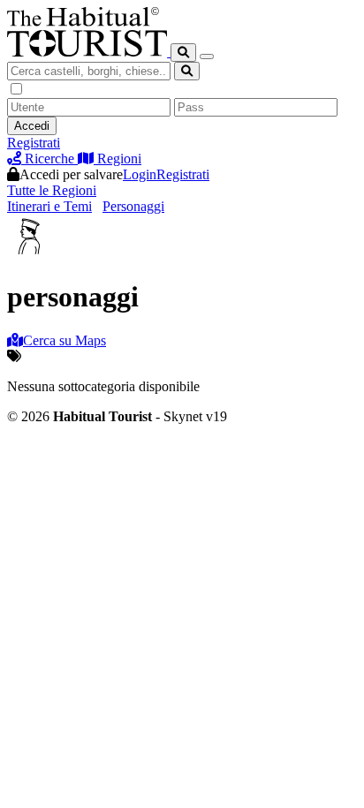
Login (139, 174)
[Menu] (207, 56)
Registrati (33, 142)
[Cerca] (183, 52)
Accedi (31, 125)
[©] (89, 51)
